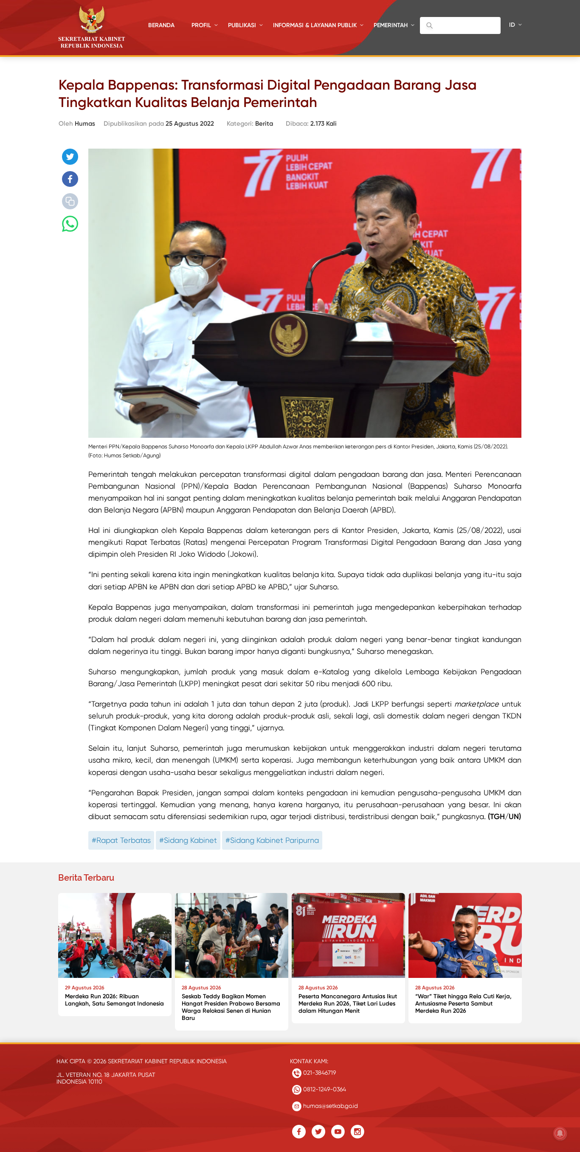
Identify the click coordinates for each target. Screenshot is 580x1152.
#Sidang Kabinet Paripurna (272, 840)
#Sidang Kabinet (188, 840)
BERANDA (161, 25)
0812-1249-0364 (323, 1089)
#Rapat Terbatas (121, 840)
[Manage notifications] (560, 1133)
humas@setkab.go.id (329, 1105)
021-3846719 (318, 1072)
